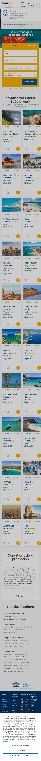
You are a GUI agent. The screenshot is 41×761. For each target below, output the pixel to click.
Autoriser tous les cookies (20, 755)
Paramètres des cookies (21, 745)
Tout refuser (20, 750)
